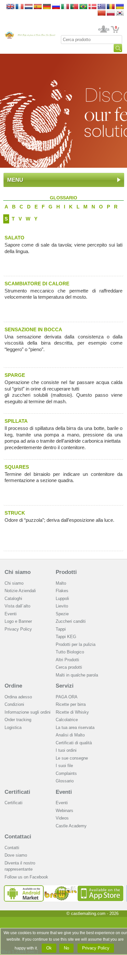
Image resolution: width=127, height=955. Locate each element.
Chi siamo (18, 572)
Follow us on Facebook (26, 877)
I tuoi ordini (66, 750)
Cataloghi (13, 598)
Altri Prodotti (67, 659)
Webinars (64, 810)
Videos (62, 818)
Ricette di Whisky (72, 712)
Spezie (62, 613)
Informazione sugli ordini (27, 712)
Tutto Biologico (70, 651)
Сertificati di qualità (74, 742)
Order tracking (18, 719)
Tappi (61, 629)
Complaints (66, 773)
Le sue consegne (72, 758)
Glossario (65, 780)
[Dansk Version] (92, 7)
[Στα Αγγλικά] (102, 7)
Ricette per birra (71, 704)
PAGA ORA (67, 696)
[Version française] (19, 7)
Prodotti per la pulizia (75, 644)
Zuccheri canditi (71, 621)
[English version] (10, 7)
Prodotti (66, 572)
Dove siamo (16, 855)
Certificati (17, 792)
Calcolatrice (67, 719)
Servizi (65, 686)
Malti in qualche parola (77, 675)
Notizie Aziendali (20, 590)
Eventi (11, 613)
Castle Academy (71, 825)
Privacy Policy (18, 629)
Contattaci (18, 837)
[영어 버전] (120, 13)
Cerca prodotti (69, 667)
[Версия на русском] (56, 7)
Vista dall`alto (17, 606)
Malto (61, 583)
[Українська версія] (120, 7)
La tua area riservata (75, 727)
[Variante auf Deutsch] (47, 7)
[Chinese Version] (102, 13)
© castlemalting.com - (92, 913)
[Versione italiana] (65, 7)
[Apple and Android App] (63, 888)
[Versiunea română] (111, 7)
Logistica (13, 727)
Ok (49, 948)
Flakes (62, 590)
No (66, 948)
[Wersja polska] (111, 13)
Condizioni (14, 704)
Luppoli (62, 598)
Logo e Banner (18, 621)
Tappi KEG (66, 636)
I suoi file (64, 765)
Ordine (13, 686)
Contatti (12, 847)
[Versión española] (38, 7)
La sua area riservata (103, 29)
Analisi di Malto (70, 735)
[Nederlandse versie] (29, 7)
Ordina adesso (18, 696)
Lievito (62, 606)
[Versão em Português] (74, 7)
